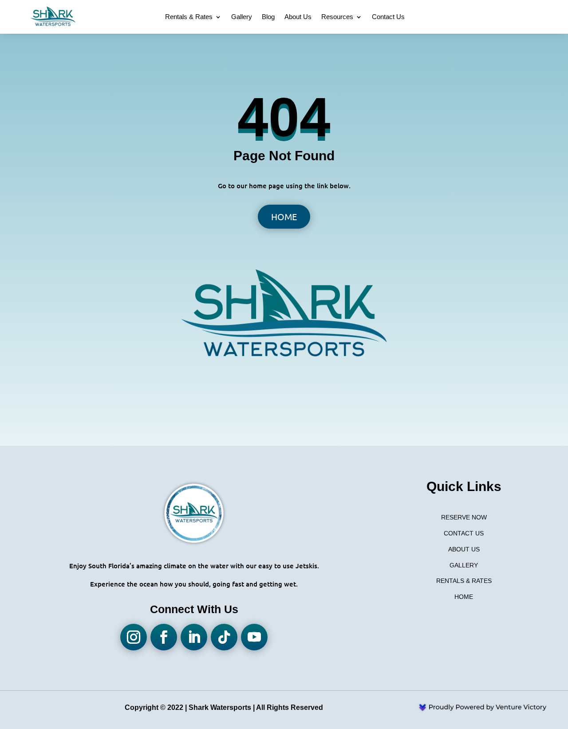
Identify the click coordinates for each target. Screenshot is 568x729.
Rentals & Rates (189, 16)
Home (284, 216)
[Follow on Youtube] (254, 637)
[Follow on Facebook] (163, 637)
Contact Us (388, 16)
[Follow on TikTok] (224, 637)
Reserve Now (464, 517)
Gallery (241, 16)
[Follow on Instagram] (133, 637)
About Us (298, 16)
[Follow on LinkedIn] (194, 637)
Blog (268, 16)
